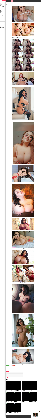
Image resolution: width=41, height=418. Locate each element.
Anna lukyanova (30, 390)
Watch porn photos (2, 27)
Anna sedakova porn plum (9, 401)
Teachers (1, 12)
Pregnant (1, 11)
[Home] (9, 1)
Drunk (0, 10)
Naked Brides (1, 3)
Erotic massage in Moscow (2, 6)
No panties (1, 4)
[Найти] (32, 1)
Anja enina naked (23, 401)
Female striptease (2, 15)
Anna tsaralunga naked (24, 390)
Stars (0, 14)
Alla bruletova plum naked (9, 390)
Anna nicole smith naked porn (9, 412)
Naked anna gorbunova (16, 412)
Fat (0, 13)
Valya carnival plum (16, 401)
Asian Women (1, 5)
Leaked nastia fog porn (16, 390)
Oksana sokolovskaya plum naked (32, 401)
